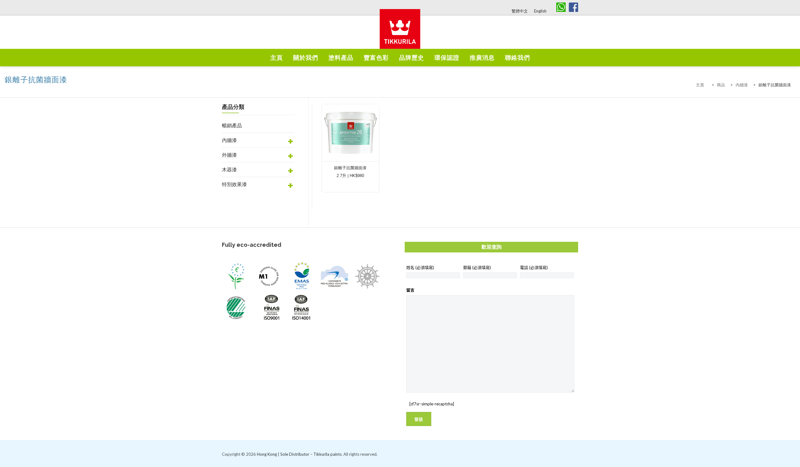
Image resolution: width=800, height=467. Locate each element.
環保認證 (446, 57)
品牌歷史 (411, 57)
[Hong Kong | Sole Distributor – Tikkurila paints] (400, 36)
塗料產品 (340, 57)
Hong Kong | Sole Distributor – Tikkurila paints (299, 454)
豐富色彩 (376, 57)
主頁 (276, 57)
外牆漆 (229, 155)
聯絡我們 (517, 57)
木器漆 (229, 169)
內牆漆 (229, 140)
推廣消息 (482, 57)
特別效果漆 (234, 184)
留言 (410, 289)
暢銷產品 (232, 125)
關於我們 (305, 57)
